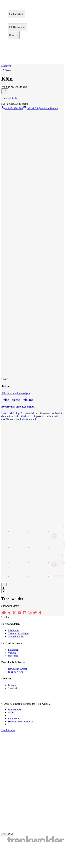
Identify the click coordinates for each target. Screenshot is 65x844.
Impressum (14, 718)
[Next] (5, 584)
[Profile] (4, 59)
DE (4, 834)
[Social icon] (3, 614)
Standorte (6, 65)
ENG (10, 834)
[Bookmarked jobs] (3, 55)
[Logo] (13, 5)
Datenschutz (14, 709)
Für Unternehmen (17, 44)
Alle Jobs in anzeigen (15, 393)
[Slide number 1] (3, 588)
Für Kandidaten (16, 41)
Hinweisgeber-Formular (20, 721)
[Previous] (2, 584)
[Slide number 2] (3, 591)
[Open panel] (4, 91)
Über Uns (13, 48)
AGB (11, 712)
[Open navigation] (2, 63)
